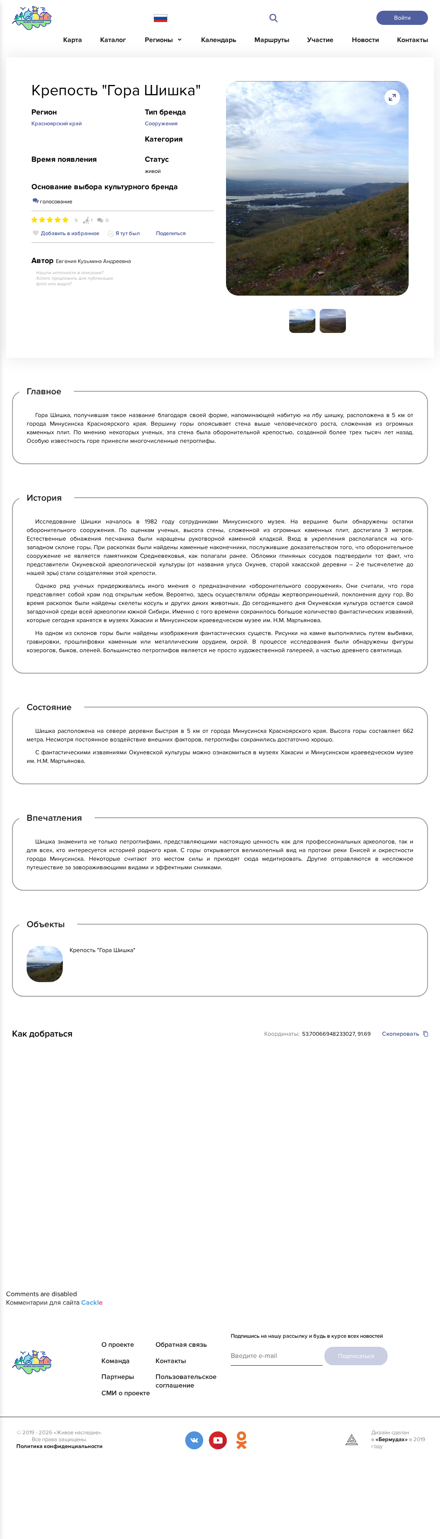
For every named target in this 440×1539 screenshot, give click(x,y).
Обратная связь (181, 1344)
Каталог (113, 40)
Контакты (412, 40)
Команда (115, 1361)
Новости (365, 40)
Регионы (159, 40)
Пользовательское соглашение (186, 1381)
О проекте (117, 1344)
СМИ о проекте (125, 1393)
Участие (320, 40)
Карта (72, 40)
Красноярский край (56, 123)
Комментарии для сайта (54, 1302)
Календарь (218, 40)
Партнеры (117, 1377)
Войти (402, 17)
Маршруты (271, 40)
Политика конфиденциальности (59, 1446)
